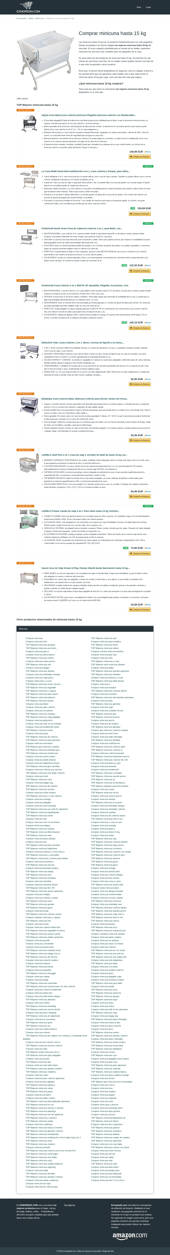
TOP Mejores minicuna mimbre (40, 829)
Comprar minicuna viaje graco (40, 678)
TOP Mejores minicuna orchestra (106, 848)
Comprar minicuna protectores (40, 947)
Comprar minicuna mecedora (39, 743)
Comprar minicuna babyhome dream (42, 763)
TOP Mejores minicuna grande (40, 904)
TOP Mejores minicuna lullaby (40, 871)
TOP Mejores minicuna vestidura (106, 1131)
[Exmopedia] (28, 7)
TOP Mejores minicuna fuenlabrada (42, 1134)
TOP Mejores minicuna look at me (107, 819)
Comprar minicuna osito (102, 1101)
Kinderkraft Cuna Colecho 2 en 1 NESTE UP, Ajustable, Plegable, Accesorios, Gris (85, 285)
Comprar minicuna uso (36, 842)
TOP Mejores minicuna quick (39, 1022)
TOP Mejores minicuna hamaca (40, 1085)
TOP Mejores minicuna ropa (104, 1013)
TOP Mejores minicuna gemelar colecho (44, 1131)
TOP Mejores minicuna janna (39, 1091)
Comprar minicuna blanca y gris (106, 763)
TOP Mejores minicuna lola (38, 921)
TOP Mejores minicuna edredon (105, 674)
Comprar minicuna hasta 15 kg (105, 832)
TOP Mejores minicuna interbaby (41, 1006)
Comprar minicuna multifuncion (105, 743)
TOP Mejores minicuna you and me (107, 953)
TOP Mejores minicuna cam (104, 1055)
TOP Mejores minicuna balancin (40, 697)
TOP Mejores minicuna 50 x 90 (40, 888)
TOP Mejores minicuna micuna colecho (44, 1045)
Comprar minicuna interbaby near (106, 904)
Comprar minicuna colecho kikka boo (43, 927)
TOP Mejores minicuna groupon (40, 645)
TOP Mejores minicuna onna (39, 1141)
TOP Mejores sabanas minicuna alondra (109, 786)
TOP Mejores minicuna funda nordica (108, 1042)
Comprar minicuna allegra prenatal (107, 891)
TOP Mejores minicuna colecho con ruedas (111, 852)
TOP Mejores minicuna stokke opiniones (44, 937)
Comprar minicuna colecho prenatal (107, 753)
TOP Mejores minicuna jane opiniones (108, 1065)
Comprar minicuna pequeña (38, 970)
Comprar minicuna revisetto (104, 694)
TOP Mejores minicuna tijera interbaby (109, 1019)
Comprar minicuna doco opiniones (107, 1124)
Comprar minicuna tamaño (38, 1147)
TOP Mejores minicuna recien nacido (43, 1009)
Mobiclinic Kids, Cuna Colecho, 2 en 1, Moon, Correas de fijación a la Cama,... (83, 342)
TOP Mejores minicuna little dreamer (43, 832)
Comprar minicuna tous (102, 1088)
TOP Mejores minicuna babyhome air (108, 1118)
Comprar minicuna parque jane (105, 1170)
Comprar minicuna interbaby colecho (108, 809)
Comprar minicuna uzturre (103, 1114)
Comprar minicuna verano (103, 1052)
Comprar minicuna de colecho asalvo (108, 815)
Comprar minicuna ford (36, 641)
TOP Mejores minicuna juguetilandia (42, 812)
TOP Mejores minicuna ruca (104, 927)
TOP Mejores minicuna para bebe (106, 983)
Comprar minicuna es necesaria (40, 1019)
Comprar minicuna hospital (103, 687)
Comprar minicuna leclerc (103, 1078)
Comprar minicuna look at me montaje (43, 724)
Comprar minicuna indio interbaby (106, 737)
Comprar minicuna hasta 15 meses (107, 944)
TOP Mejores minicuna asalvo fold (107, 884)
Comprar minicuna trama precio (40, 661)
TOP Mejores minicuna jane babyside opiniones (48, 1101)
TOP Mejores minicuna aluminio (40, 999)
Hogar (148, 7)
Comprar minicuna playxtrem (39, 720)
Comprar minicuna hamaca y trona (107, 678)
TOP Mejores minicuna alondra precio (108, 911)
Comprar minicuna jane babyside (106, 1173)
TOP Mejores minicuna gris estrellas (43, 766)
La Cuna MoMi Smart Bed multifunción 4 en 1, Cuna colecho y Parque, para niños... (86, 171)
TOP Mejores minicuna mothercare (42, 753)
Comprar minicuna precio (102, 720)
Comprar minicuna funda (37, 911)
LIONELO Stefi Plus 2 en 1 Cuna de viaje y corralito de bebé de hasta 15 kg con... (84, 455)
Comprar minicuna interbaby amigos (108, 806)
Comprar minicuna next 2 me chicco (108, 1180)
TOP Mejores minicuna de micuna (41, 957)
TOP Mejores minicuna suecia (105, 921)
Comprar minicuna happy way (39, 783)
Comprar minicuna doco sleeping (41, 1013)
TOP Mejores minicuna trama (39, 730)
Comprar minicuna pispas (103, 1095)
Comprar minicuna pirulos (38, 1059)
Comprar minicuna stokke (38, 1003)
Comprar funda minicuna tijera (105, 888)
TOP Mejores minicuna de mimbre (41, 786)
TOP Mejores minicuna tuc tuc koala (108, 950)
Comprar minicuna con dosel (104, 967)
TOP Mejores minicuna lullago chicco (43, 953)
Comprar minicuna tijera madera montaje (110, 1075)
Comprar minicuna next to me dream (43, 822)
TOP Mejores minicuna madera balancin (44, 1164)
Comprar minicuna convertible (40, 944)
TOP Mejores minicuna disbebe (105, 740)
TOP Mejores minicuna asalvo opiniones (44, 891)
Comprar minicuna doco (102, 1029)
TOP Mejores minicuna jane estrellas (43, 845)
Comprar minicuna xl (100, 684)
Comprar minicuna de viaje (38, 1183)
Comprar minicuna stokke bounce (41, 1029)
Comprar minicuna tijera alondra (40, 838)
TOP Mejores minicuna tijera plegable (43, 1055)
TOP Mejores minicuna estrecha (106, 993)
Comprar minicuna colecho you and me (44, 769)
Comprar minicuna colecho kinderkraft (43, 990)
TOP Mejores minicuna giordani (105, 727)
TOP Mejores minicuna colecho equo (108, 747)
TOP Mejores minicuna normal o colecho (44, 1108)
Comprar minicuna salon (37, 1075)
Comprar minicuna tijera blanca (40, 655)
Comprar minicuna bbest (37, 704)
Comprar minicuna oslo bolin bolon (42, 1065)
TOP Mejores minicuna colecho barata (109, 907)
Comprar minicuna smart (37, 924)
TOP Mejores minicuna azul (38, 875)
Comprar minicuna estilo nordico (41, 792)
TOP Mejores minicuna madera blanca (109, 1072)
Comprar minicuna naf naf (103, 1154)
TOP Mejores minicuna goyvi (104, 865)
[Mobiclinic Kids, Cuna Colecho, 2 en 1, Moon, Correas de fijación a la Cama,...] (29, 351)
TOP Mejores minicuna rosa (39, 779)
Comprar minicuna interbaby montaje (43, 674)
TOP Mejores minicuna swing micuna (108, 930)
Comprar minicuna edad (37, 1170)
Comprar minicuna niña (36, 1049)
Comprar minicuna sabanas (103, 1098)
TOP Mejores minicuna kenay (39, 967)
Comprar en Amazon (141, 157)
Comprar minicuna (34, 638)
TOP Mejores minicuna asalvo (105, 1032)
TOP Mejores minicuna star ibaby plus (109, 957)
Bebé (139, 7)
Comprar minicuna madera (103, 1091)
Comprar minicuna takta (102, 1003)
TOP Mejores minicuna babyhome (41, 848)
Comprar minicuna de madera (104, 724)
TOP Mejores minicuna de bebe (40, 1173)
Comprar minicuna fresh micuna (106, 1150)
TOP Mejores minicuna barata (39, 701)
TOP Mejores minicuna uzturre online (43, 934)
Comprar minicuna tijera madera (106, 641)
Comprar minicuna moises (38, 1032)
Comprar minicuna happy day (104, 1016)
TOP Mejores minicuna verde (39, 815)
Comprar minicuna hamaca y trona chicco (45, 852)
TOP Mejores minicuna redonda (105, 1068)
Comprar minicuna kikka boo (39, 993)
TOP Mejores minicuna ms (38, 1026)
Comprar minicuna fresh (37, 776)
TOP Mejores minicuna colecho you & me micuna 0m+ (51, 1150)
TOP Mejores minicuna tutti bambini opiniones (112, 697)
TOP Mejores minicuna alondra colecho (109, 1036)
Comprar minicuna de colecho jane (42, 1187)
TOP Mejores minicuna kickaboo (41, 878)
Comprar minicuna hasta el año (105, 1022)
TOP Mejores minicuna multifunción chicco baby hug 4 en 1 (53, 1137)
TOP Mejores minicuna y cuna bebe (42, 855)
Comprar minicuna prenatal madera (42, 868)
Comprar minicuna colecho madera (42, 960)
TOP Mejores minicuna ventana (40, 714)
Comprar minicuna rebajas (38, 894)
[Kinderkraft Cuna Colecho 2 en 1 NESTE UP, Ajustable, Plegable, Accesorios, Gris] (29, 294)
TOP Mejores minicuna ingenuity (41, 1167)
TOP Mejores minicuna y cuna (105, 661)
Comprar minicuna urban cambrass (42, 1180)
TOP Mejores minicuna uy (103, 779)
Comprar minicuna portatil (38, 940)
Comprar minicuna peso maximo (106, 1026)
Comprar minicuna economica (39, 861)
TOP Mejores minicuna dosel (104, 645)
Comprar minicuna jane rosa (104, 1062)
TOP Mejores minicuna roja (103, 838)
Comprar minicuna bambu (103, 924)
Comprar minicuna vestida (103, 812)
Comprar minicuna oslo (102, 658)
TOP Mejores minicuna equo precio (107, 845)
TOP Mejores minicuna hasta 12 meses (44, 1127)
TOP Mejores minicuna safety (39, 1121)
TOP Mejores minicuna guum (39, 907)
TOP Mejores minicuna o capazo (41, 691)
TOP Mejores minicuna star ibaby (41, 1157)
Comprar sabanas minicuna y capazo (43, 917)
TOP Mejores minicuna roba (104, 1164)
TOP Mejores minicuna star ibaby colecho (45, 773)
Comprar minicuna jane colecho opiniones (45, 1078)
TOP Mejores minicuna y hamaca (41, 1118)
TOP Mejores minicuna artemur (105, 858)
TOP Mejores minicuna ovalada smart (43, 950)
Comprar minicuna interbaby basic (107, 1108)
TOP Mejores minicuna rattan (39, 1088)
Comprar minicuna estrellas (38, 881)
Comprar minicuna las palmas (105, 940)
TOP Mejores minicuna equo (104, 999)
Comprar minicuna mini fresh (104, 733)
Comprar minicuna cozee (102, 789)
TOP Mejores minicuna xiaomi (40, 658)
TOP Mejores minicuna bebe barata (107, 681)
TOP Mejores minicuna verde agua (42, 1154)
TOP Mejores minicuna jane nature (42, 694)
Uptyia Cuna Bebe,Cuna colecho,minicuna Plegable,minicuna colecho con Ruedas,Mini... (89, 115)
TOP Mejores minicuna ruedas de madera (110, 1137)
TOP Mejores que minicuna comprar (42, 747)
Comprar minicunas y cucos (39, 681)
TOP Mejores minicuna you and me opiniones (47, 809)
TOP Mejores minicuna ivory (104, 990)
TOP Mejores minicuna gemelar (105, 704)
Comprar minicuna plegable (38, 802)
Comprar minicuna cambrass (39, 1124)
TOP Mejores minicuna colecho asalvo (43, 914)
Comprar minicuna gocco (37, 651)
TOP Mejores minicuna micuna (40, 865)
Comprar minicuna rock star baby (106, 1144)
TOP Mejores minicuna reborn (105, 648)
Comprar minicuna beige (37, 980)
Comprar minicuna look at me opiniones (109, 1009)
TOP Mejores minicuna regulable (41, 687)
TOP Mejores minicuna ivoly (39, 1160)
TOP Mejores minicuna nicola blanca (108, 783)
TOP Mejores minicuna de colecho (42, 737)
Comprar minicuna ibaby (102, 668)
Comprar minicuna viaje (102, 707)
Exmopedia (22, 18)
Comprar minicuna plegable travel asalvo (110, 1059)
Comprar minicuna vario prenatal (41, 806)
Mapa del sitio (108, 1251)
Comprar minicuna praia (37, 733)
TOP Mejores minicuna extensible (41, 983)
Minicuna (40, 18)
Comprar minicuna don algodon (40, 1082)
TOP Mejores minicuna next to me (107, 917)
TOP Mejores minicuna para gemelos (43, 740)
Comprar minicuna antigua (38, 825)
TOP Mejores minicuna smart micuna (43, 684)
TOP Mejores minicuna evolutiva (106, 901)
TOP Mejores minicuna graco (104, 861)
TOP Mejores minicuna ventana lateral (109, 691)
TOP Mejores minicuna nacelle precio (108, 776)
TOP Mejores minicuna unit (38, 664)
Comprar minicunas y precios (104, 1104)
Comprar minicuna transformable (106, 894)
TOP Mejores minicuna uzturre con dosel (110, 1147)
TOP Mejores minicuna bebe (104, 963)
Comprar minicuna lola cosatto (105, 878)
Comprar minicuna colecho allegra (107, 875)
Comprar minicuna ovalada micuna (107, 710)
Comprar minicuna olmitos (103, 799)
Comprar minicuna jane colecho (40, 707)
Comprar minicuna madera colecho (107, 970)
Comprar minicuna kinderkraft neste (42, 727)
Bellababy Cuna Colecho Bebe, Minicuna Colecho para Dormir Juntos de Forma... (85, 399)
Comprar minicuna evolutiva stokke (107, 980)
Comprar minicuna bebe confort (40, 1098)
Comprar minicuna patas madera (106, 937)
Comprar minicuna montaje (38, 799)
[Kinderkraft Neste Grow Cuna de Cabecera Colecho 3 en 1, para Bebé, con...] (29, 237)
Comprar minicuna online (102, 1006)
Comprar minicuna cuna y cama (106, 881)
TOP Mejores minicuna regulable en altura (45, 930)
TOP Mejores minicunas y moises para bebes (47, 858)
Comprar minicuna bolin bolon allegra (43, 996)
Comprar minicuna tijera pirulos (105, 1111)
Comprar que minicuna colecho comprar (109, 730)
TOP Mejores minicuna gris (103, 714)
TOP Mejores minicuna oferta (104, 1121)
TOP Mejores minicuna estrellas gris (43, 750)
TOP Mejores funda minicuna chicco (42, 1052)
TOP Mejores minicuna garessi (105, 1127)
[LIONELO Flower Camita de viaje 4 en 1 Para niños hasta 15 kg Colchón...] (29, 519)
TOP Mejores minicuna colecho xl (106, 750)
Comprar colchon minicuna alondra (107, 651)
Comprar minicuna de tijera (38, 1095)
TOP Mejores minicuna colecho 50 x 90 (109, 760)
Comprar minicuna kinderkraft (105, 769)
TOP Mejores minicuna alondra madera (44, 1068)
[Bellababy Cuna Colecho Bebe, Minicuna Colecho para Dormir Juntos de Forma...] (29, 407)
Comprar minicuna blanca (103, 829)
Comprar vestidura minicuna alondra (108, 934)
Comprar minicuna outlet (102, 835)
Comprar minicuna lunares (38, 963)
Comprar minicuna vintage (103, 868)
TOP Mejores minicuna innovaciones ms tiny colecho (50, 986)
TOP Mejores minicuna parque (105, 996)
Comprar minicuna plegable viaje (106, 976)
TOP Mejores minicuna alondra (40, 671)
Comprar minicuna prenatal (103, 766)
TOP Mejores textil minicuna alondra (108, 664)
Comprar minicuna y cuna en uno (106, 822)
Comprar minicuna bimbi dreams (41, 760)
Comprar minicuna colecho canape (42, 898)
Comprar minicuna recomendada (106, 1177)
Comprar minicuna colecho (103, 947)
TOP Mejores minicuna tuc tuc (40, 1104)
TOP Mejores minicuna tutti (103, 638)
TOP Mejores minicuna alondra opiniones (110, 671)
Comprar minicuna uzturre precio (106, 796)
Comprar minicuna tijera (102, 973)
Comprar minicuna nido (102, 1160)
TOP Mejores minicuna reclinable (106, 773)
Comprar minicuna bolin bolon (105, 1167)
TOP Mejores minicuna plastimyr (41, 1111)
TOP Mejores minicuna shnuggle (41, 973)
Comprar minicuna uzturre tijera (40, 756)
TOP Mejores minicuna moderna (41, 1072)
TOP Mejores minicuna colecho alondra (109, 842)
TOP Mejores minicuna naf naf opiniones (44, 1114)
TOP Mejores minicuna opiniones (106, 1141)
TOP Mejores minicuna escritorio (41, 648)
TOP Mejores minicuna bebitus (105, 1134)
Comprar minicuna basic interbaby (107, 1039)
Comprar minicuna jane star (104, 655)
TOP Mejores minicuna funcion (105, 717)
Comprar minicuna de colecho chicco (43, 1042)
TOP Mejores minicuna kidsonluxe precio (110, 756)
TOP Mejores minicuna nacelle (40, 789)
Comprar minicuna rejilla (102, 1157)
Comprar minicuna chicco (103, 1085)
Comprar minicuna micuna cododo (107, 898)
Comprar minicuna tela (36, 819)
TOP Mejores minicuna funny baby (107, 1045)
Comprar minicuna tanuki (102, 986)
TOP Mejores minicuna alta (38, 1062)
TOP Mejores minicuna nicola (104, 792)
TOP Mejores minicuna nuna (39, 901)
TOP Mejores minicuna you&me (40, 1144)
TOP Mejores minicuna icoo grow (106, 802)
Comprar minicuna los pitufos (39, 710)
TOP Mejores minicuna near (39, 835)
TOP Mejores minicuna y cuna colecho (44, 796)
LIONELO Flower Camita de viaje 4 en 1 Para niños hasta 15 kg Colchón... (81, 511)
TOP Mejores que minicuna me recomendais (111, 1082)
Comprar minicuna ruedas (38, 976)
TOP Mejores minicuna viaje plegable (43, 717)
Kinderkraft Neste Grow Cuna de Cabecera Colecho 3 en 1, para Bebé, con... (82, 228)
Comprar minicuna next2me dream (42, 884)
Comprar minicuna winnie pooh (105, 871)
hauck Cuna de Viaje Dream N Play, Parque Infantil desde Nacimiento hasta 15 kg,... (86, 568)
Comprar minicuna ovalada (103, 825)
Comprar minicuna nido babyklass (107, 960)
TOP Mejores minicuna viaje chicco (107, 914)
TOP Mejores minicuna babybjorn (106, 1049)
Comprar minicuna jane (102, 701)
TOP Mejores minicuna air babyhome (43, 1016)
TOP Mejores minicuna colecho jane (108, 855)
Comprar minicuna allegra (38, 668)
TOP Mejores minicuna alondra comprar (44, 1177)
